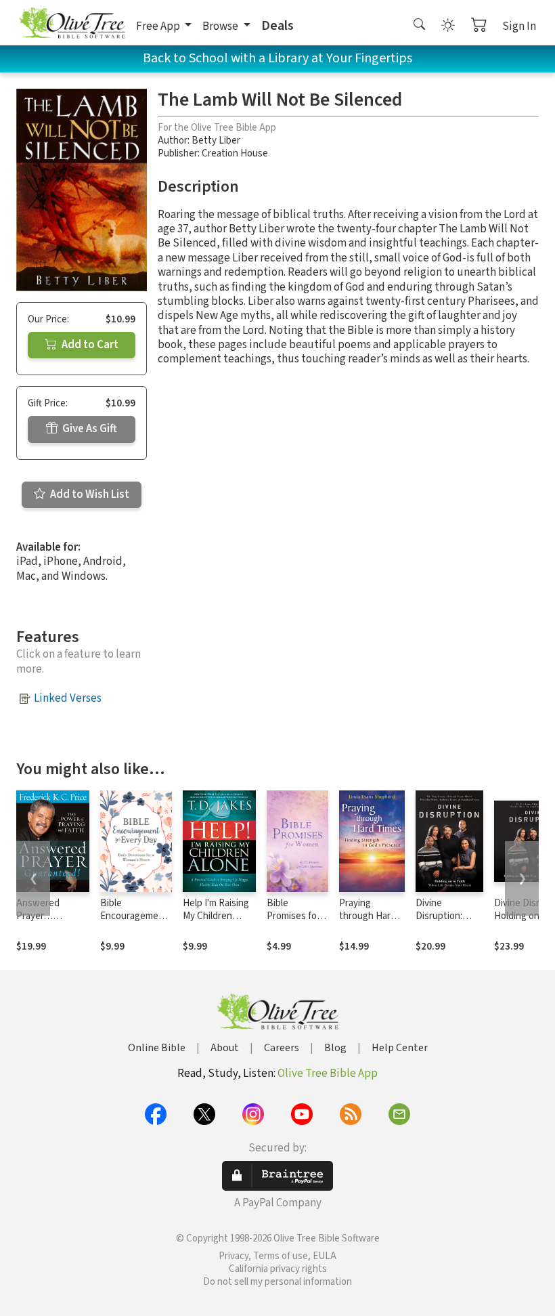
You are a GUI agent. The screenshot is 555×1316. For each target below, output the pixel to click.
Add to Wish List (88, 494)
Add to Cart (89, 345)
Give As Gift (88, 429)
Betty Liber (216, 140)
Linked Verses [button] (68, 698)
